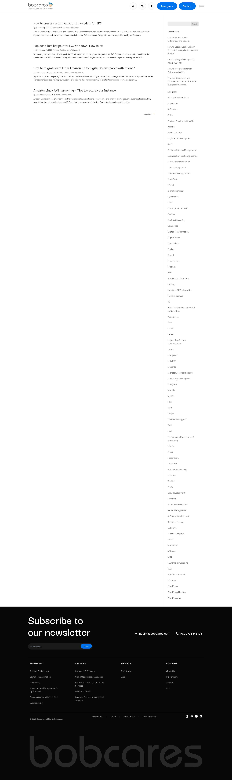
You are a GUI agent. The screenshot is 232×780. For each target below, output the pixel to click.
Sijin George (40, 94)
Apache (171, 126)
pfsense (171, 446)
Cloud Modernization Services (89, 676)
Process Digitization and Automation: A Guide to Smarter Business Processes (182, 81)
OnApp (171, 413)
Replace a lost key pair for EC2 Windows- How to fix (68, 45)
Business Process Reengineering (183, 155)
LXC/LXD (172, 360)
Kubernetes (173, 316)
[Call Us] (142, 6)
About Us (170, 671)
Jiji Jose (38, 27)
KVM (170, 322)
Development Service (178, 208)
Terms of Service (149, 716)
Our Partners (172, 676)
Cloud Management (177, 167)
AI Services (173, 103)
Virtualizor (173, 545)
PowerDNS (172, 463)
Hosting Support (175, 295)
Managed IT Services (85, 671)
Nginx (170, 407)
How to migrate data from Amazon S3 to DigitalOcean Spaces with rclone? (84, 68)
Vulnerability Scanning (178, 562)
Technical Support (176, 533)
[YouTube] (192, 716)
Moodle (171, 390)
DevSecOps (173, 225)
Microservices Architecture (180, 372)
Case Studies (127, 671)
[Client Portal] (151, 6)
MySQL (171, 395)
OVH (170, 425)
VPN (170, 556)
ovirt (170, 431)
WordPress (173, 586)
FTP (169, 272)
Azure (170, 144)
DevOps (171, 214)
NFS (170, 401)
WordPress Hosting (177, 591)
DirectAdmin (173, 243)
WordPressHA (174, 597)
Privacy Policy (129, 716)
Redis (170, 487)
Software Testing (176, 521)
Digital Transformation (178, 231)
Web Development (176, 574)
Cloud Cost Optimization (179, 161)
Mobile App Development (179, 378)
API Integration (175, 132)
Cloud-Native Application (179, 173)
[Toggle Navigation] (201, 6)
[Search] (133, 6)
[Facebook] (201, 716)
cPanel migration (175, 190)
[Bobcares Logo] (43, 5)
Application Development (179, 138)
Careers (169, 682)
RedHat (171, 481)
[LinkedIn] (187, 716)
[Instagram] (196, 716)
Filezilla (171, 266)
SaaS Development (176, 492)
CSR (168, 688)
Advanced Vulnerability (178, 97)
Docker (171, 249)
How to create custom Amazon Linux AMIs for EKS (67, 23)
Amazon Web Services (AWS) (63, 27)
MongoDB (172, 384)
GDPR (113, 716)
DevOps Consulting (176, 219)
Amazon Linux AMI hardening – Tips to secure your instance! (74, 90)
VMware (171, 551)
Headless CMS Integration (180, 290)
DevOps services (82, 691)
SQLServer (172, 527)
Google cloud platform (178, 278)
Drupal (171, 254)
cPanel (171, 185)
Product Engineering (177, 469)
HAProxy (172, 284)
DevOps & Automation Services (44, 697)
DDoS (170, 202)
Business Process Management (182, 150)
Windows (172, 580)
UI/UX (171, 539)
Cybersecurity (36, 702)
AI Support (172, 109)
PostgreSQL (173, 457)
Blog (123, 676)
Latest (76, 27)
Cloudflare (172, 179)
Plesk (170, 451)
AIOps (170, 114)
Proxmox (172, 475)
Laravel (171, 328)
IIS (169, 301)
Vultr (170, 568)
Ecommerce (173, 260)
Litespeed (172, 355)
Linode (171, 349)
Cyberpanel (173, 196)
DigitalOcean (58, 72)
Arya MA (38, 72)
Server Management (77, 72)
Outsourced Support (177, 419)
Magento (172, 366)
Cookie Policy (97, 716)
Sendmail (172, 498)
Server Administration (178, 504)
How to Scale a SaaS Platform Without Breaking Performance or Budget (183, 50)
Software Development (178, 516)
